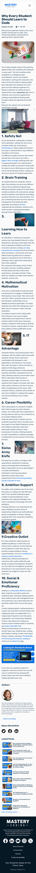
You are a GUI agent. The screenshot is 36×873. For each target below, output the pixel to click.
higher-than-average (10, 161)
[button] (29, 5)
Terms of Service (18, 846)
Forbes (22, 205)
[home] (11, 5)
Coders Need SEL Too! (13, 626)
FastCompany (7, 148)
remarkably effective (18, 591)
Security (18, 854)
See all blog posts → (11, 812)
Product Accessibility (18, 857)
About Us (15, 641)
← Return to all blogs (9, 719)
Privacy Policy (18, 850)
